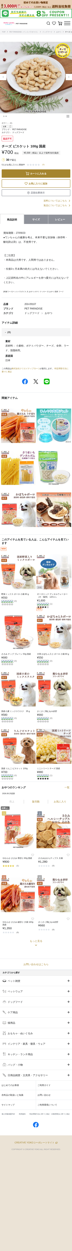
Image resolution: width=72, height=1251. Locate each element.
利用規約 (22, 1114)
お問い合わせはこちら (36, 964)
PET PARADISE (19, 129)
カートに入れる (38, 173)
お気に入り (60, 801)
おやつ (58, 32)
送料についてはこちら (55, 200)
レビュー (60, 219)
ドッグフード (47, 32)
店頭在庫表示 (38, 192)
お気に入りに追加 (38, 183)
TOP (4, 32)
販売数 (36, 801)
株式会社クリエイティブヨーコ (26, 368)
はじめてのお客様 (10, 1085)
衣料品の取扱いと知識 (12, 1095)
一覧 (66, 787)
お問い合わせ (44, 1095)
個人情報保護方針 (8, 1114)
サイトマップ (8, 1105)
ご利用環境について (47, 1105)
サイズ (36, 219)
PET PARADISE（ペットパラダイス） (24, 32)
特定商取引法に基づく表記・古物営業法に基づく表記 (49, 1114)
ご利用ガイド (44, 1085)
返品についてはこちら (55, 205)
